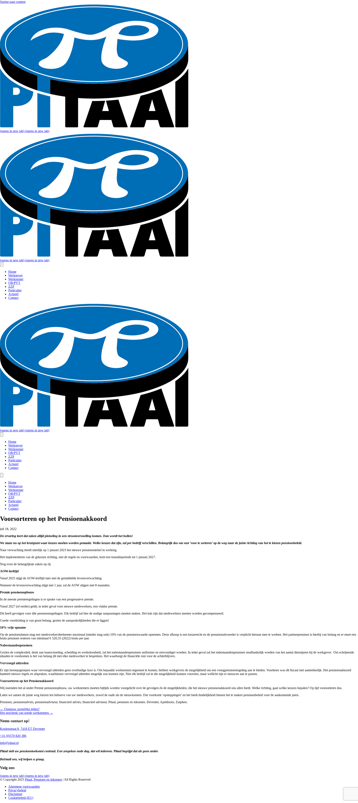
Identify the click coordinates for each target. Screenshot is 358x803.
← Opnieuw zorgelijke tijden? (20, 709)
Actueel (13, 294)
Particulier (15, 290)
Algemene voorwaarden (24, 786)
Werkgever (15, 275)
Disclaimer (15, 794)
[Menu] (1, 264)
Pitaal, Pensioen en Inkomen (43, 779)
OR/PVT (14, 283)
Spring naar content (12, 2)
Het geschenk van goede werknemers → (26, 713)
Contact (13, 297)
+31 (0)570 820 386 (13, 736)
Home (12, 271)
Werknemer (15, 279)
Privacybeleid (17, 790)
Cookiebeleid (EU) (20, 797)
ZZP (11, 286)
